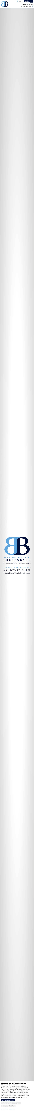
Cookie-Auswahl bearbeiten (9, 1106)
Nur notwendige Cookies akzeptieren (11, 1103)
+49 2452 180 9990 (28, 4)
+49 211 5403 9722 (26, 6)
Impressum (11, 1109)
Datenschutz (4, 1109)
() (20, 1)
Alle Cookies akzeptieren (8, 1100)
